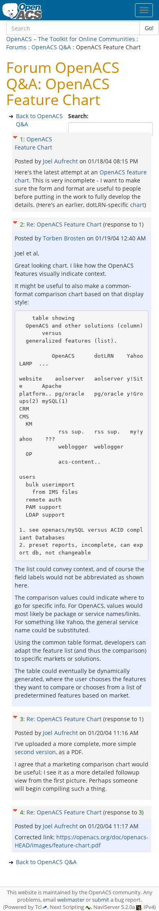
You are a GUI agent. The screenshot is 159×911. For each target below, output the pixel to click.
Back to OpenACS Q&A (46, 862)
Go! (149, 28)
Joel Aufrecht (61, 161)
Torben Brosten (65, 238)
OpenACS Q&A (51, 47)
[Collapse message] (15, 136)
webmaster (70, 899)
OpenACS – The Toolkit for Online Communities (70, 39)
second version (35, 752)
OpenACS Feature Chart (33, 143)
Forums (16, 47)
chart (137, 205)
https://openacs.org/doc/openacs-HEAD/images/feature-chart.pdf (81, 841)
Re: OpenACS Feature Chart (64, 224)
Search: (79, 116)
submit (100, 899)
